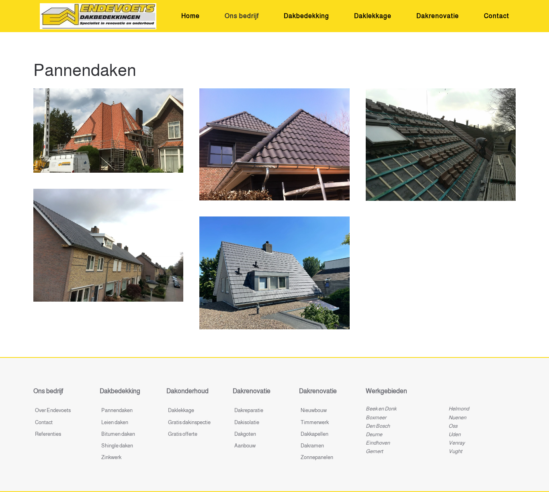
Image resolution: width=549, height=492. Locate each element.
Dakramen (312, 446)
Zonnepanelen (317, 457)
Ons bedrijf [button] (242, 15)
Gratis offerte (182, 434)
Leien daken (114, 422)
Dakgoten (245, 434)
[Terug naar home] (98, 16)
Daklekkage (372, 15)
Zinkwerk (111, 457)
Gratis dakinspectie (189, 422)
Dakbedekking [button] (306, 15)
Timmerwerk (315, 422)
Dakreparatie (248, 410)
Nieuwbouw (314, 410)
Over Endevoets (53, 410)
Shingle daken (117, 446)
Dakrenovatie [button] (437, 15)
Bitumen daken (118, 434)
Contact (496, 15)
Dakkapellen (314, 434)
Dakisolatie (246, 422)
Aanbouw (245, 446)
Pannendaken (117, 410)
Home (190, 15)
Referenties (48, 434)
